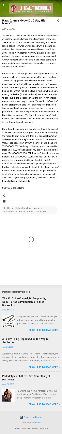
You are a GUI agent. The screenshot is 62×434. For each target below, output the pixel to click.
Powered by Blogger (33, 417)
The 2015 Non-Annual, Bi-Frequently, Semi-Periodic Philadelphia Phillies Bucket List (24, 302)
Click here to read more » (44, 330)
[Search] (58, 5)
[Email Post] (4, 202)
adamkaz (37, 423)
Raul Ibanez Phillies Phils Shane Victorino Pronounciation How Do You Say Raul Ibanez (25, 210)
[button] (58, 21)
